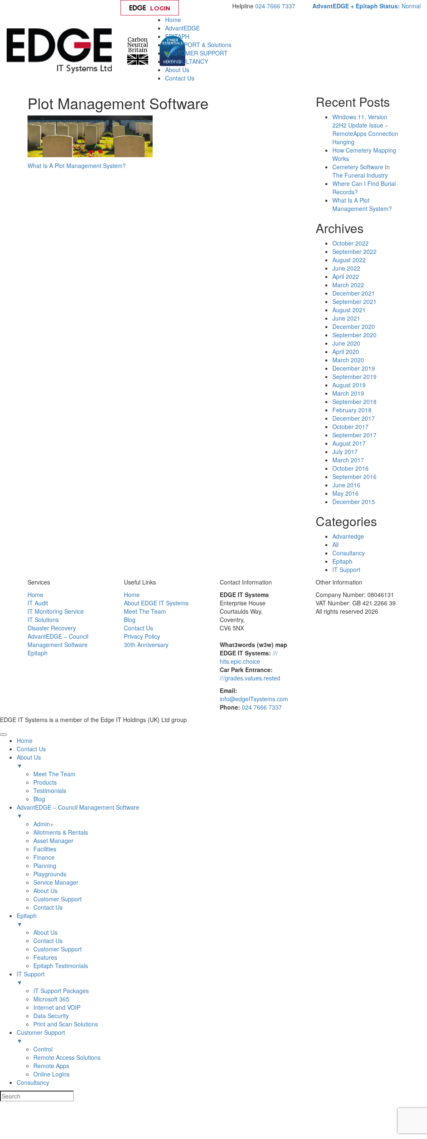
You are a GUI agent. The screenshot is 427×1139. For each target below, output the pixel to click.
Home (173, 19)
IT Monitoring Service (56, 611)
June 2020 (346, 343)
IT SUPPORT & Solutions (198, 44)
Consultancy (348, 553)
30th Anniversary (146, 644)
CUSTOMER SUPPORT (196, 53)
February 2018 (352, 410)
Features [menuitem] (45, 957)
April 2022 (345, 276)
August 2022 (349, 260)
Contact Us (179, 78)
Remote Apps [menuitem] (51, 1065)
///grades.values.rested (250, 678)
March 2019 (348, 393)
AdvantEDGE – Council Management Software (58, 640)
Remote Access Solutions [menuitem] (66, 1057)
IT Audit (38, 603)
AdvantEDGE (182, 28)
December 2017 (353, 418)
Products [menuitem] (45, 782)
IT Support (346, 569)
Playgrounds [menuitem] (49, 874)
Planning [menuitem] (44, 865)
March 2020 (348, 360)
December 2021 (353, 293)
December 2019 (353, 368)
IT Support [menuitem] (31, 978)
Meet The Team (145, 611)
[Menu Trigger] (3, 734)
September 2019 (354, 376)
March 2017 (348, 460)
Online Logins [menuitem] (51, 1074)
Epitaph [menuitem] (27, 919)
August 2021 (349, 310)
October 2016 (350, 468)
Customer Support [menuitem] (57, 899)
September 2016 (354, 476)
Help (207, 8)
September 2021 (354, 301)
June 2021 (346, 318)
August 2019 (349, 385)
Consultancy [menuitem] (33, 1082)
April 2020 (345, 351)
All (335, 544)
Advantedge (348, 536)
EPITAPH (177, 36)
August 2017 (349, 443)
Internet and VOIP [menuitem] (56, 1007)
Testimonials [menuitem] (49, 790)
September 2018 (354, 401)
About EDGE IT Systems (156, 603)
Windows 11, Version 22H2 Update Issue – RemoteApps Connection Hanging (365, 129)
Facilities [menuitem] (44, 849)
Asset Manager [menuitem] (53, 840)
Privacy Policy (142, 636)
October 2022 (350, 243)
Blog (130, 619)
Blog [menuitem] (39, 799)
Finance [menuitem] (44, 857)
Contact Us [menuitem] (31, 749)
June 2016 (346, 485)
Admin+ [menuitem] (43, 824)
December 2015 (353, 501)
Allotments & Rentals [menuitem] (60, 832)
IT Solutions (43, 619)
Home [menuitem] (25, 740)
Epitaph (342, 561)
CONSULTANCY (186, 61)
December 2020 (353, 326)
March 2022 (348, 285)
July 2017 (345, 451)
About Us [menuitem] (29, 761)
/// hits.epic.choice (249, 657)
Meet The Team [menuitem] (54, 774)
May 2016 (345, 493)
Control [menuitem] (43, 1049)
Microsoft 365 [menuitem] (51, 999)
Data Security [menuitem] (51, 1015)
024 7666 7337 (275, 6)
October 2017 (350, 426)
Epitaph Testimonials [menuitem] (60, 965)
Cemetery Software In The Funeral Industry (361, 171)
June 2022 (346, 268)
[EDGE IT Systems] (61, 50)
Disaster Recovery (52, 628)
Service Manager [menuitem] (55, 882)
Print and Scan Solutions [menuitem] (65, 1024)
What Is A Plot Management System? (77, 165)
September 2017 (354, 435)
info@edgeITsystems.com (254, 699)
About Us (177, 69)
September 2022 (354, 251)
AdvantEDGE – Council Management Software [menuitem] (78, 811)
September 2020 (354, 335)
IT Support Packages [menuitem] (61, 990)
